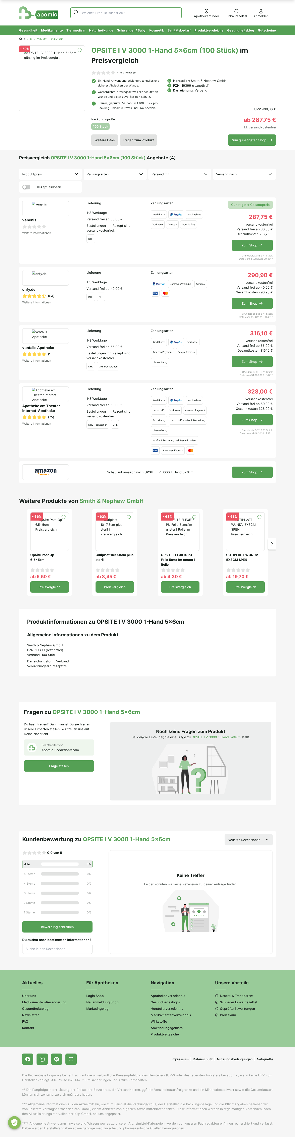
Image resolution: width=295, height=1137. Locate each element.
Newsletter (30, 1015)
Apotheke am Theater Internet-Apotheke (41, 408)
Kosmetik (156, 30)
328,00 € (260, 391)
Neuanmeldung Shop (102, 1002)
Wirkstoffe (159, 1021)
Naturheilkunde (101, 30)
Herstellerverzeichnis (167, 1009)
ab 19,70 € (237, 576)
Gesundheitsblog (240, 30)
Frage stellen (59, 766)
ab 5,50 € (40, 576)
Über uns (29, 996)
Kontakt (28, 1028)
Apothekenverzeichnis (168, 996)
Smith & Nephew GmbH (209, 81)
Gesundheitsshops (165, 1002)
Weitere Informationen (36, 233)
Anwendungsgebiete (167, 1028)
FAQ (25, 1021)
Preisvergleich (49, 587)
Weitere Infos (105, 140)
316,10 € (261, 333)
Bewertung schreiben (57, 927)
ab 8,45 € (106, 576)
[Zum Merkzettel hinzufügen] (79, 50)
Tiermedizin (75, 30)
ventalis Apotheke (38, 348)
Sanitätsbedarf (179, 30)
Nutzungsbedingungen (235, 1059)
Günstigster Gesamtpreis (250, 205)
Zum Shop (249, 245)
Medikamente (52, 30)
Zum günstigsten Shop (248, 140)
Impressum (180, 1059)
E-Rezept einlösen (47, 187)
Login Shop (95, 996)
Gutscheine (267, 30)
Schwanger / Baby (131, 30)
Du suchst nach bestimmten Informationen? (56, 940)
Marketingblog (97, 1009)
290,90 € (260, 275)
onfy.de (29, 289)
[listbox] (50, 174)
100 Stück (100, 126)
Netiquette (265, 1059)
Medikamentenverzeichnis (171, 1015)
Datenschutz (203, 1059)
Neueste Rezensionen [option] (244, 840)
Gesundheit (28, 30)
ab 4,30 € (171, 576)
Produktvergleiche (209, 30)
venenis (29, 220)
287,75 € (261, 217)
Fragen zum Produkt (138, 140)
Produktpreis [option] (32, 174)
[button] (272, 543)
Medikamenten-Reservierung (44, 1002)
